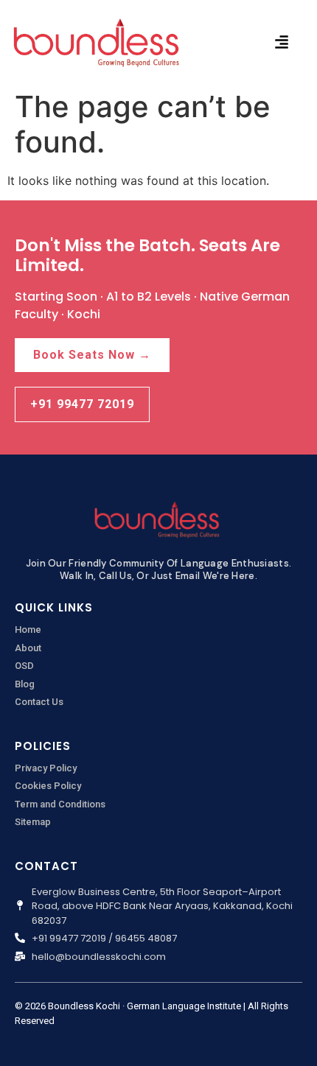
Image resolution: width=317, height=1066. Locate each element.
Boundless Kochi (84, 1005)
